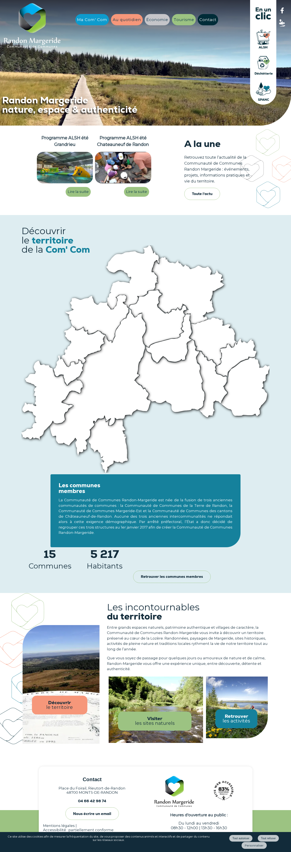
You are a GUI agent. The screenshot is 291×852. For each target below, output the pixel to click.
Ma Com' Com (92, 19)
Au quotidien (127, 19)
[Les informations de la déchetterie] (263, 77)
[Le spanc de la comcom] (263, 103)
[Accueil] (32, 25)
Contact (207, 19)
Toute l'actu (202, 193)
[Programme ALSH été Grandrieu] (65, 168)
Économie (157, 19)
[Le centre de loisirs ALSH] (263, 51)
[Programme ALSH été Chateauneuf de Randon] (123, 168)
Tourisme (184, 19)
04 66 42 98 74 (92, 801)
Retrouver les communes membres (172, 576)
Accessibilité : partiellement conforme (78, 830)
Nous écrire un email (92, 813)
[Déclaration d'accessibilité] (223, 802)
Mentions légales (59, 826)
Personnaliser (254, 845)
